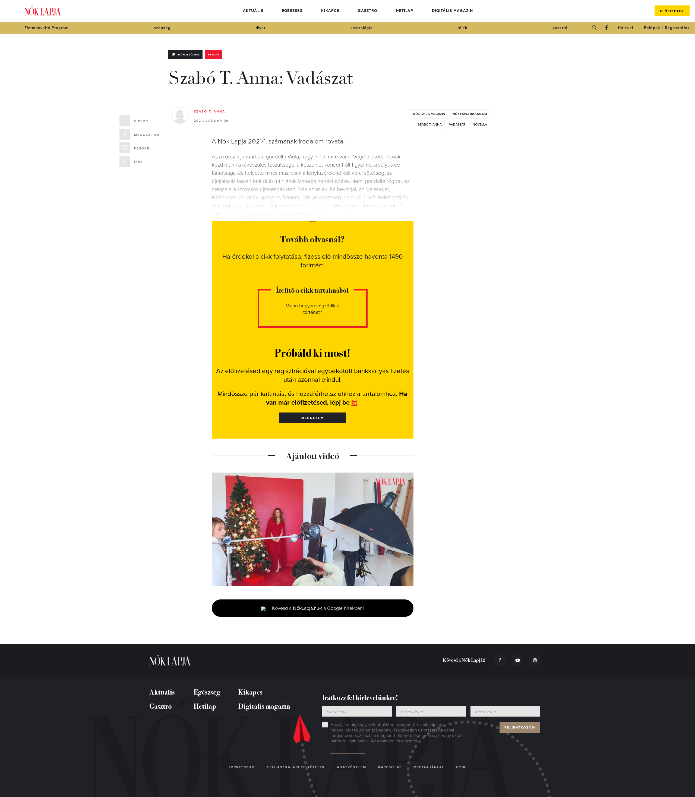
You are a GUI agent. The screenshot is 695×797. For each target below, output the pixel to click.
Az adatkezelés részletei (394, 741)
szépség (162, 28)
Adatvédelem (351, 767)
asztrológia (361, 28)
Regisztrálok (677, 28)
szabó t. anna (430, 124)
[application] (312, 529)
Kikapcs (330, 10)
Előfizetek (672, 11)
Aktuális (253, 10)
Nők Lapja (42, 11)
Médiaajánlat (428, 767)
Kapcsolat (390, 767)
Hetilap (404, 10)
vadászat (457, 124)
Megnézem (312, 418)
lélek (462, 28)
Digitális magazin (452, 10)
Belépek (652, 28)
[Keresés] (595, 28)
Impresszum (242, 767)
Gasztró (367, 10)
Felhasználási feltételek (296, 767)
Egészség (292, 10)
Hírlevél (625, 28)
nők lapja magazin (429, 114)
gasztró (559, 28)
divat (261, 28)
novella (480, 124)
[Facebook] (606, 28)
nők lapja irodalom (470, 114)
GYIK (461, 767)
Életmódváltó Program (46, 28)
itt (354, 403)
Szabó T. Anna (209, 111)
